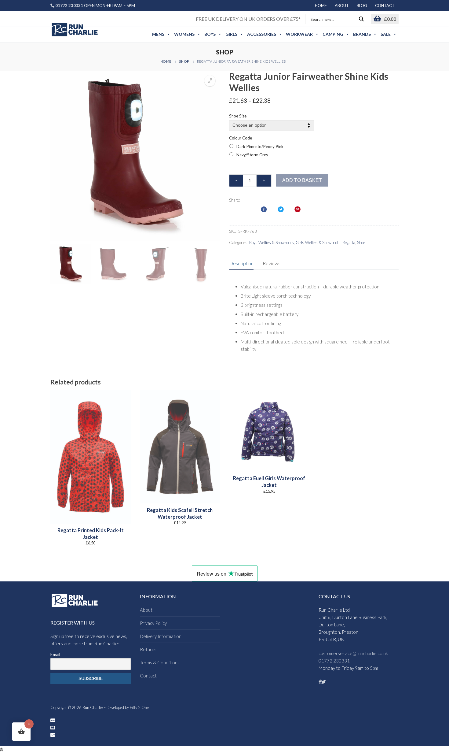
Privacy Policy (153, 623)
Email (55, 654)
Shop (184, 61)
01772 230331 (334, 660)
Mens (158, 34)
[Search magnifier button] (361, 19)
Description (241, 263)
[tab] (241, 263)
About (146, 610)
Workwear (299, 34)
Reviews (271, 263)
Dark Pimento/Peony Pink (259, 146)
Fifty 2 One (139, 707)
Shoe (361, 242)
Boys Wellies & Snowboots (271, 242)
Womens (184, 34)
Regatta (348, 242)
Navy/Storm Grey (252, 154)
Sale (386, 34)
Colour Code (240, 137)
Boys (210, 34)
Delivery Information (160, 636)
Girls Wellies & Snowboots (318, 242)
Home (165, 61)
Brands (362, 34)
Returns (148, 649)
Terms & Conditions (160, 662)
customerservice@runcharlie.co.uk (353, 653)
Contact (148, 675)
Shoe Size (237, 115)
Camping (333, 34)
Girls (231, 34)
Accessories (261, 34)
